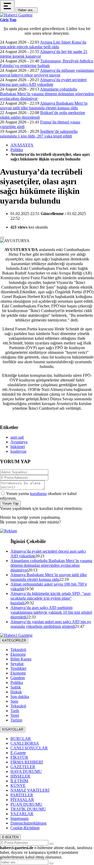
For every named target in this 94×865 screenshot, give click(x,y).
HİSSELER (20, 776)
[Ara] (51, 863)
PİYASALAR (22, 799)
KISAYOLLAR (12, 729)
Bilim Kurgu (20, 659)
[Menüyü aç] (7, 6)
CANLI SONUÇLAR (29, 748)
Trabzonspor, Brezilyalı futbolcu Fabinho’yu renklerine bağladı (46, 63)
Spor (14, 701)
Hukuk (16, 692)
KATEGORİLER (14, 640)
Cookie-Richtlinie (25, 828)
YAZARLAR (21, 814)
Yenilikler (18, 668)
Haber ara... (27, 10)
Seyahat (17, 663)
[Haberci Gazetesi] (16, 15)
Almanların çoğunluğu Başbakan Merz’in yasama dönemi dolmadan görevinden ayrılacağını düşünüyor (47, 94)
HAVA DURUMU (26, 771)
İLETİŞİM (19, 781)
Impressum (19, 818)
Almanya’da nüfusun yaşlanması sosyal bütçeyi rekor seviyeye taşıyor (47, 72)
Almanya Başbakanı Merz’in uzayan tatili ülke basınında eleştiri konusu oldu (43, 105)
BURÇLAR (20, 738)
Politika (16, 149)
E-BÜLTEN (10, 837)
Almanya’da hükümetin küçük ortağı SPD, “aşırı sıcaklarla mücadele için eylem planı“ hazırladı (50, 598)
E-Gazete (18, 752)
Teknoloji (18, 649)
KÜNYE (18, 785)
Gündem (17, 678)
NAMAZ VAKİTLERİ (29, 790)
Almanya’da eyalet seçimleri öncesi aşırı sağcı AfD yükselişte (43, 82)
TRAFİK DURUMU (28, 809)
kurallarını (38, 493)
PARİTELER (21, 795)
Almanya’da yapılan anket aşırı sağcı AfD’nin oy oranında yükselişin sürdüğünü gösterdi (50, 624)
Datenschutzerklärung (28, 823)
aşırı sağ (17, 437)
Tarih (14, 710)
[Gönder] (51, 844)
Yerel (14, 715)
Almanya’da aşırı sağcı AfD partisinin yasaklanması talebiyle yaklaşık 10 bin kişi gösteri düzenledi (51, 612)
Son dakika (19, 696)
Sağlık (15, 687)
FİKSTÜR (19, 757)
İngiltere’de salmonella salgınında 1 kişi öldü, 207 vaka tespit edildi (39, 133)
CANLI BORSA (24, 743)
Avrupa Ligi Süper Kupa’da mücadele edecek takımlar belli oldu (43, 44)
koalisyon (18, 451)
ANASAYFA (21, 145)
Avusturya (18, 442)
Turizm (16, 720)
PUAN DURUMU (26, 804)
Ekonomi (18, 654)
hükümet (17, 446)
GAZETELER (22, 767)
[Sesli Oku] (2, 237)
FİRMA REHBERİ (26, 762)
